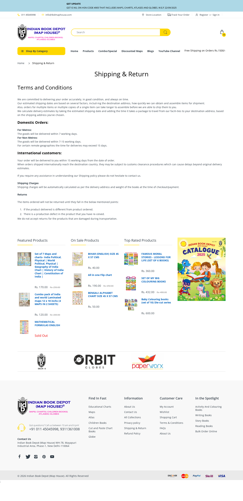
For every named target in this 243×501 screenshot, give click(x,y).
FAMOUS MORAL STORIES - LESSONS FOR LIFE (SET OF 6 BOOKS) (156, 257)
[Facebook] (19, 456)
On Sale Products (85, 240)
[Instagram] (36, 456)
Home (20, 63)
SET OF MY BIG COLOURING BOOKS (153, 280)
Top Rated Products (140, 240)
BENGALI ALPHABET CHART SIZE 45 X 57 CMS (103, 294)
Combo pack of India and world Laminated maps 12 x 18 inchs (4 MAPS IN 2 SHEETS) (48, 299)
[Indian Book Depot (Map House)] (41, 32)
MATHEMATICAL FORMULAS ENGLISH (47, 323)
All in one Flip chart (100, 275)
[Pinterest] (44, 456)
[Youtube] (52, 456)
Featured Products (32, 240)
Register (204, 14)
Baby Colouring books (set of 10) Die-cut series (156, 301)
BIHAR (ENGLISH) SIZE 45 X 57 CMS (103, 255)
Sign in (216, 14)
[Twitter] (28, 456)
